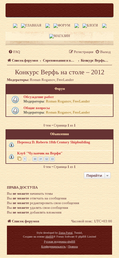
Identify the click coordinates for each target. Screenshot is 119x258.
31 (40, 159)
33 (52, 159)
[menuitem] (14, 52)
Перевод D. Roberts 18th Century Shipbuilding (53, 142)
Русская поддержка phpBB (59, 241)
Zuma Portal (66, 232)
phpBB (49, 236)
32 (46, 159)
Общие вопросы (37, 108)
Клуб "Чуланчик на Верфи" (40, 153)
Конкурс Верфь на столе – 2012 (59, 72)
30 (34, 159)
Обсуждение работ (39, 97)
